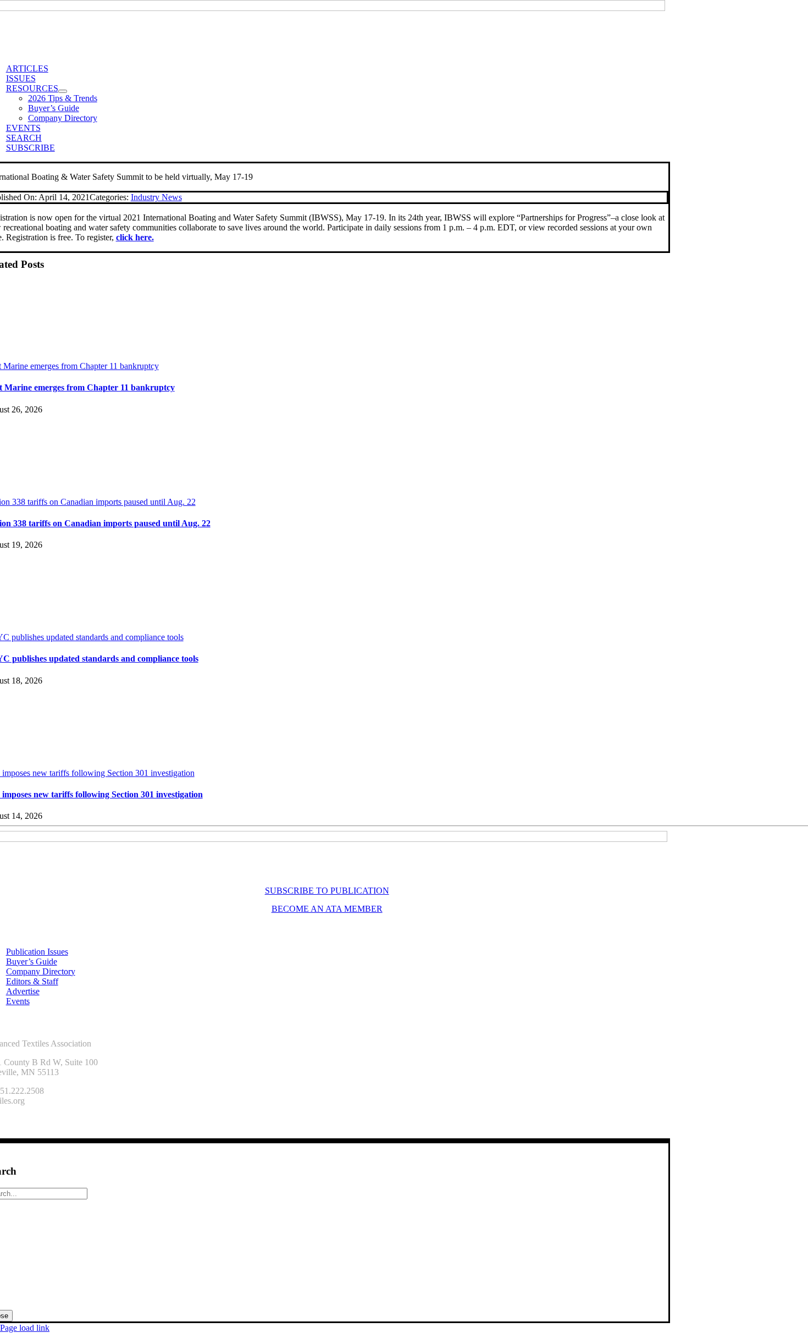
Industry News (156, 197)
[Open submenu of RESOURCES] (62, 91)
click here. (135, 237)
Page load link (24, 1327)
